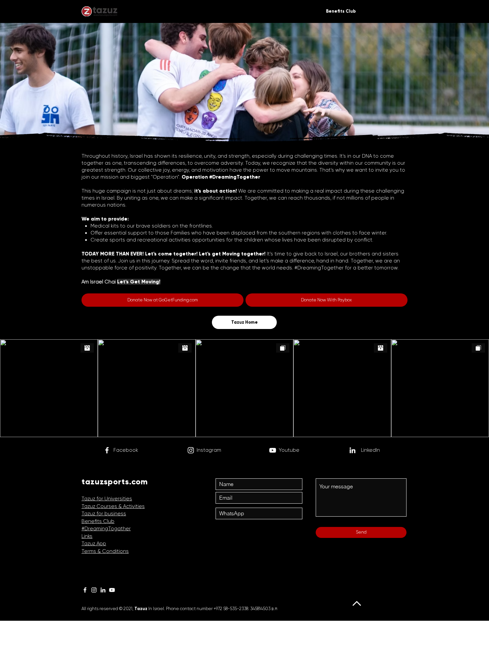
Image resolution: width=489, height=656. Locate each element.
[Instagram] (191, 450)
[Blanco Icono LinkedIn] (352, 450)
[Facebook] (107, 450)
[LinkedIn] (102, 589)
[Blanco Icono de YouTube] (272, 450)
